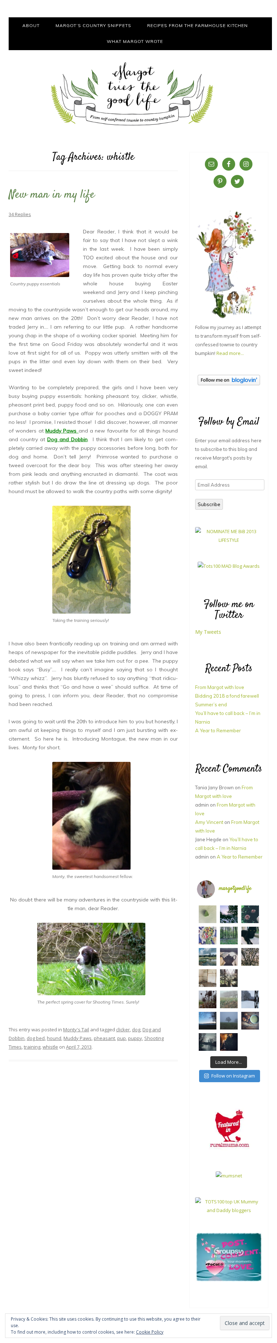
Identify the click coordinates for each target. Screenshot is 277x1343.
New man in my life (51, 194)
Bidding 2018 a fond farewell (227, 696)
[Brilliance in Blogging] (229, 540)
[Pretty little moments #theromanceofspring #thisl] (250, 957)
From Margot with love (219, 687)
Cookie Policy (149, 1332)
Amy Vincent (209, 822)
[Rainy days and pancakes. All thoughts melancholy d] (250, 978)
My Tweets (208, 631)
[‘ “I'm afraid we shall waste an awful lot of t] (250, 1021)
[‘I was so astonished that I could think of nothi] (229, 957)
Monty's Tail (76, 1029)
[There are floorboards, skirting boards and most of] (207, 957)
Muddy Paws (77, 1038)
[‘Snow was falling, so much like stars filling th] (250, 999)
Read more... (230, 353)
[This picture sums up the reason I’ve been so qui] (207, 978)
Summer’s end (211, 704)
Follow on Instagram (233, 1075)
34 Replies (20, 214)
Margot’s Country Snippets (93, 25)
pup (121, 1038)
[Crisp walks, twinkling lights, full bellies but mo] (229, 1042)
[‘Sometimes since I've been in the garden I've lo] (229, 914)
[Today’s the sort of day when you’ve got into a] (250, 914)
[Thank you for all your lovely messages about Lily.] (229, 935)
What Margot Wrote (135, 41)
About (31, 25)
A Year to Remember (218, 730)
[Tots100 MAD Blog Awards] (229, 566)
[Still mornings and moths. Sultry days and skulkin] (207, 914)
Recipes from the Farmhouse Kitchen (197, 25)
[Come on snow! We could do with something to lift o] (207, 999)
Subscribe (209, 504)
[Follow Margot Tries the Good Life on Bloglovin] (229, 383)
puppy (135, 1038)
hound (54, 1038)
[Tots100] (229, 1210)
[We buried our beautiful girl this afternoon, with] (250, 935)
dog (136, 1029)
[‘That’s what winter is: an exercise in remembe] (207, 1042)
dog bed (36, 1038)
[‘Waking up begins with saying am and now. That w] (207, 1021)
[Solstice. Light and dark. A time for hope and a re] (250, 1042)
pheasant (104, 1038)
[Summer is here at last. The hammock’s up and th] (207, 935)
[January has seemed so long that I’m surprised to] (229, 999)
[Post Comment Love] (229, 1280)
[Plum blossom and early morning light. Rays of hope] (229, 978)
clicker (123, 1029)
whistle (50, 1047)
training (32, 1047)
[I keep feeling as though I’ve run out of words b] (229, 1021)
